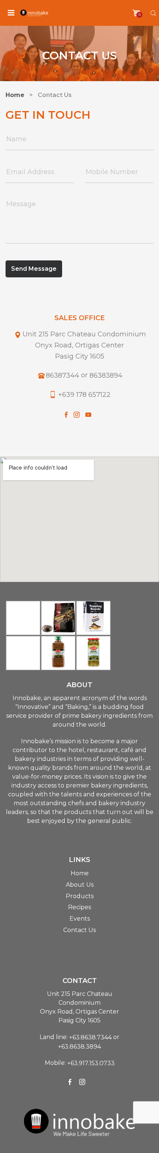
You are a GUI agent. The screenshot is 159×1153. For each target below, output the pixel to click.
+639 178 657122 (84, 395)
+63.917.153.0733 (91, 1063)
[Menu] (11, 13)
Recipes (79, 907)
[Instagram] (77, 414)
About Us (80, 884)
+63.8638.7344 (90, 1037)
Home (80, 873)
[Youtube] (88, 414)
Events (80, 918)
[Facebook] (66, 414)
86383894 (105, 375)
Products (80, 895)
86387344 (62, 375)
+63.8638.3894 (79, 1046)
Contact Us (79, 930)
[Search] (153, 13)
